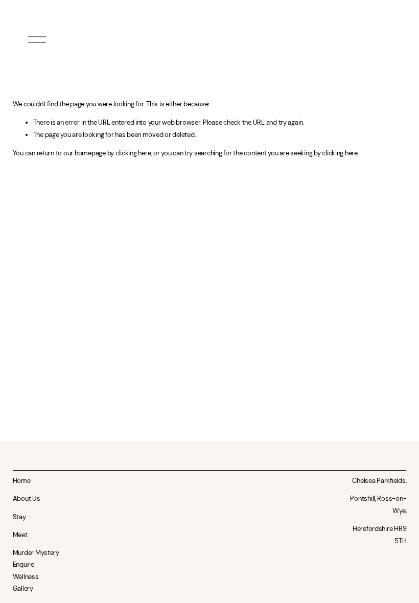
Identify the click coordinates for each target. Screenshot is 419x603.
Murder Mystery (36, 552)
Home (22, 480)
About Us (26, 498)
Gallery (23, 588)
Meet (20, 534)
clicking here (133, 153)
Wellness (26, 576)
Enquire (23, 564)
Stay (19, 517)
